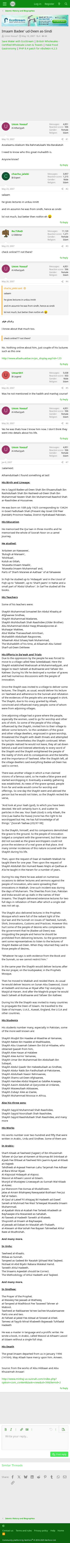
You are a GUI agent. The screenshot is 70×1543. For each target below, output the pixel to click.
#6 (67, 423)
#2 (67, 188)
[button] (5, 1429)
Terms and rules (24, 1530)
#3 (67, 246)
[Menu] (5, 4)
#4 (67, 281)
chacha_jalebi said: (13, 288)
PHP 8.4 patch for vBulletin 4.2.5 (38, 48)
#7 (67, 462)
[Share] (62, 139)
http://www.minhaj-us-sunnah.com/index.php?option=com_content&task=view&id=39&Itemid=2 (31, 1380)
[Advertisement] (35, 85)
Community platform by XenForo (29, 1540)
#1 (67, 139)
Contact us (7, 1530)
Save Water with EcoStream (18, 41)
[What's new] (59, 4)
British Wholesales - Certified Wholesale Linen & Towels (30, 42)
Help (52, 1530)
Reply (65, 164)
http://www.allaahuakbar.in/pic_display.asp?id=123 (32, 358)
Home (61, 1530)
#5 (67, 388)
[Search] (66, 4)
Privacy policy (41, 1530)
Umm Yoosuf (11, 36)
